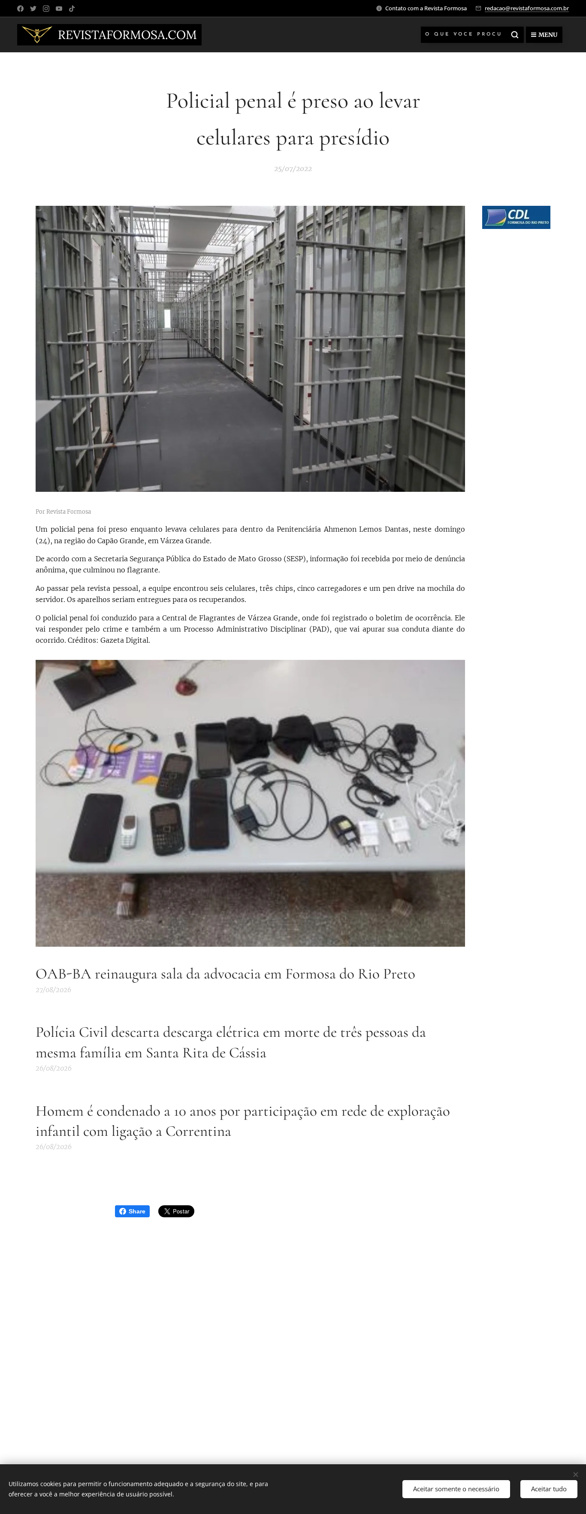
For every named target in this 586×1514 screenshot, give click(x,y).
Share (137, 1211)
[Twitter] (33, 8)
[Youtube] (59, 8)
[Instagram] (46, 8)
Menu (547, 35)
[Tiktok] (71, 8)
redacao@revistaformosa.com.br (527, 8)
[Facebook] (20, 8)
